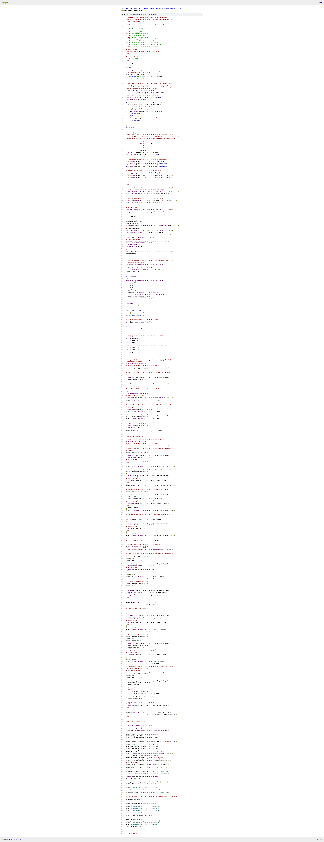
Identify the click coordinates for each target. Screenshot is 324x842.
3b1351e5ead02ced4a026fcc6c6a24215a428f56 (158, 8)
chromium (124, 8)
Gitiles (10, 839)
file (155, 14)
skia (180, 8)
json (321, 839)
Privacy (15, 839)
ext (184, 8)
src (140, 8)
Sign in (320, 2)
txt (317, 839)
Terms (19, 839)
